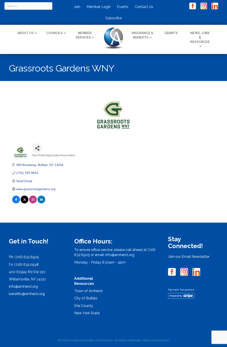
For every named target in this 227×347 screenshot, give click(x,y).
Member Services (84, 35)
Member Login (99, 7)
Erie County (83, 306)
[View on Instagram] (33, 202)
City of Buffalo (86, 298)
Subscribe (114, 18)
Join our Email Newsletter (188, 256)
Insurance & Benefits (142, 35)
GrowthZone (160, 340)
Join (77, 7)
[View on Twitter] (24, 202)
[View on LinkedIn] (41, 202)
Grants (171, 33)
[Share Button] (37, 148)
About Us (25, 33)
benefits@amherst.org (27, 294)
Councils (54, 33)
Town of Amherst (88, 291)
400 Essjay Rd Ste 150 (27, 272)
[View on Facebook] (16, 202)
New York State (87, 313)
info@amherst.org (23, 286)
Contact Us (144, 7)
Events (122, 7)
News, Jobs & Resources (200, 37)
